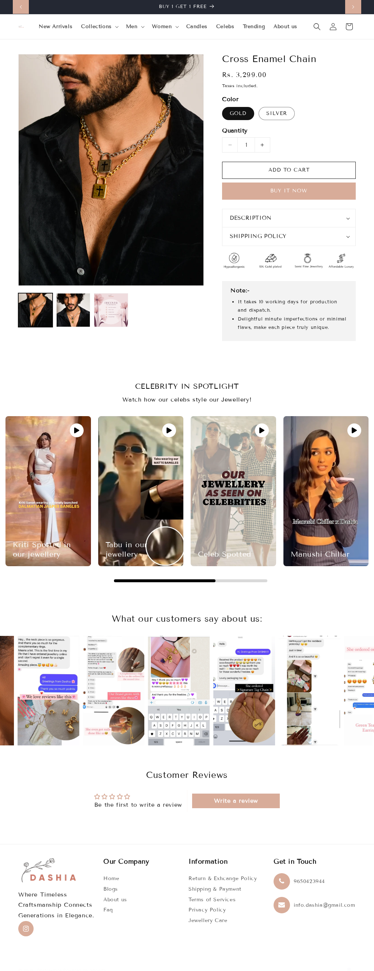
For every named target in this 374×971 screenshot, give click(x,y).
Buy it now (289, 191)
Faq (108, 910)
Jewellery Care (207, 920)
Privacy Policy (207, 910)
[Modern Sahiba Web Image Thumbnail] (111, 310)
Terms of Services (212, 900)
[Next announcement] (353, 7)
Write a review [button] (236, 800)
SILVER (276, 113)
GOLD (238, 113)
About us (115, 900)
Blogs (110, 889)
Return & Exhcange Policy (222, 878)
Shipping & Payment (214, 889)
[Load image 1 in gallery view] (35, 310)
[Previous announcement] (21, 7)
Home (111, 878)
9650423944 (309, 881)
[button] (99, 26)
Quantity (234, 130)
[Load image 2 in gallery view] (73, 310)
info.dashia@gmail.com (324, 905)
